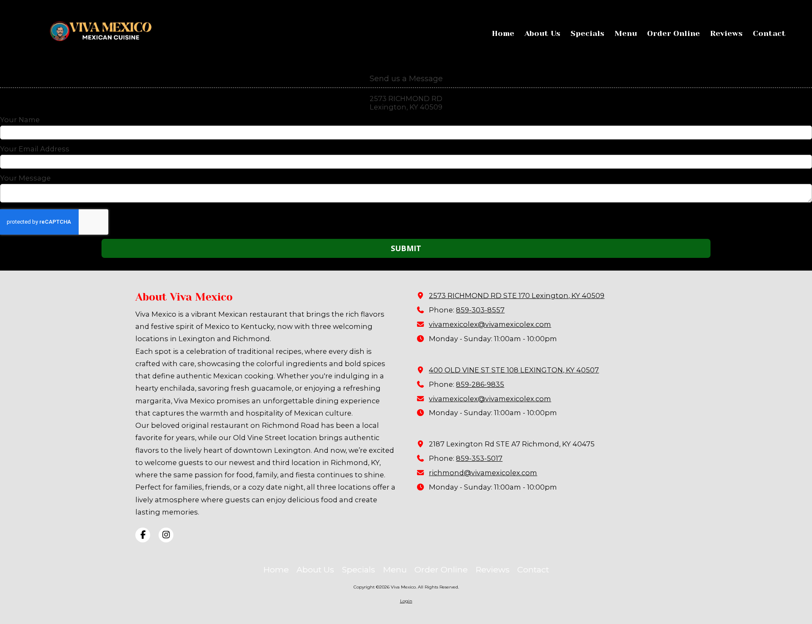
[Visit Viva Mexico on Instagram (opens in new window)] (166, 535)
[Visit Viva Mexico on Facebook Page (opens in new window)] (142, 535)
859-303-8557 (480, 310)
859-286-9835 (480, 384)
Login (406, 601)
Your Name (20, 119)
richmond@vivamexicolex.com (483, 472)
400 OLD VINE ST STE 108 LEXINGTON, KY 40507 (514, 370)
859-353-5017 (479, 458)
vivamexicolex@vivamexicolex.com (490, 324)
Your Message (25, 178)
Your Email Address (34, 149)
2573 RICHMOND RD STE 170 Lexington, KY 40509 (516, 295)
